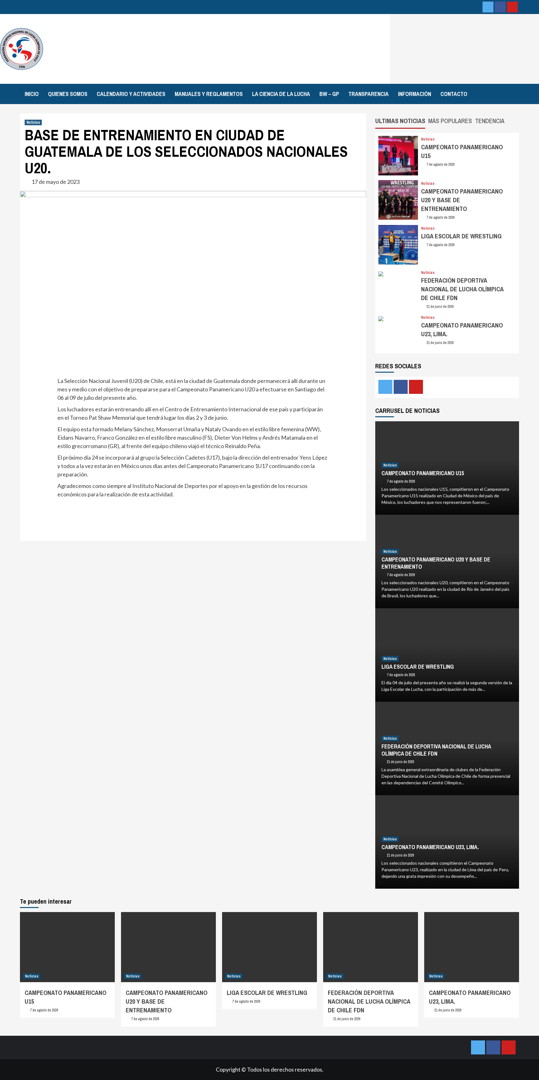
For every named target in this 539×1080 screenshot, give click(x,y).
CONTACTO (453, 94)
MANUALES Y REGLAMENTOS (209, 94)
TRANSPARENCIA (368, 94)
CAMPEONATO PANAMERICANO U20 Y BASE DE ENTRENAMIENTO (435, 563)
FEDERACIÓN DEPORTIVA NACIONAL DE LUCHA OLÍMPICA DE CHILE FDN (462, 289)
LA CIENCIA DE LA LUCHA (281, 94)
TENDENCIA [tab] (489, 121)
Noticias (33, 122)
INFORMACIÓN (414, 94)
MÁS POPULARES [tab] (450, 121)
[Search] (520, 93)
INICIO (32, 94)
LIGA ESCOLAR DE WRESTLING (461, 236)
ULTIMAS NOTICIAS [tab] (400, 121)
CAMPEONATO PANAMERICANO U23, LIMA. (430, 847)
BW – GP (329, 94)
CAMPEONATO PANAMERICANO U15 (422, 473)
